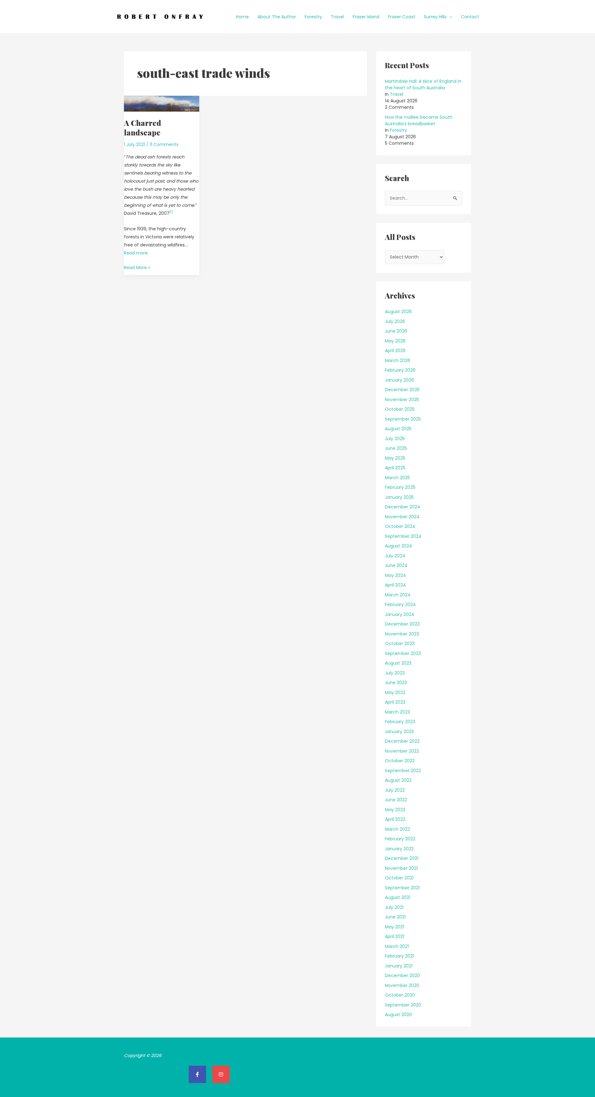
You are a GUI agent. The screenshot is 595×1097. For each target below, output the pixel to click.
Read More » (137, 267)
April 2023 (395, 702)
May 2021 (394, 927)
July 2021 (394, 907)
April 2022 (395, 819)
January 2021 (398, 966)
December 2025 (402, 390)
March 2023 (397, 712)
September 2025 (403, 419)
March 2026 (397, 360)
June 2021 (395, 917)
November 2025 (402, 399)
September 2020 (403, 1005)
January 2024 (399, 614)
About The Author (277, 17)
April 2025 (395, 468)
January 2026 (399, 380)
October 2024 (400, 526)
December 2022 (402, 741)
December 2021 (401, 858)
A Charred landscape (142, 127)
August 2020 (398, 1014)
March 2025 (397, 478)
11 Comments (164, 144)
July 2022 (395, 790)
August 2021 (397, 897)
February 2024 (400, 604)
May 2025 (395, 458)
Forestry (313, 17)
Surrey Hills (435, 17)
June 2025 (396, 448)
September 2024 (403, 536)
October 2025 (400, 409)
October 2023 (400, 643)
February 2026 (400, 370)
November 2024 (402, 517)
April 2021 (394, 936)
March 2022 (397, 829)
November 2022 (402, 751)
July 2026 (395, 321)
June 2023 (396, 682)
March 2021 (397, 946)
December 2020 (402, 975)
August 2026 (398, 311)
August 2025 (398, 429)
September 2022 (403, 770)
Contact (470, 17)
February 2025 (400, 487)
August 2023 (398, 663)
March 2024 (398, 595)
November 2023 (402, 634)
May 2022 (395, 810)
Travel (337, 17)
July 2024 (395, 556)
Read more (136, 253)
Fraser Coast (401, 17)
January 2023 (399, 731)
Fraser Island (366, 17)
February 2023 (400, 722)
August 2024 (398, 546)
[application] (449, 17)
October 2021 (399, 878)
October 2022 (400, 761)
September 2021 (402, 888)
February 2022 (400, 839)
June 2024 (396, 565)
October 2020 (400, 995)
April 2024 (395, 585)
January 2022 (399, 849)
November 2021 (401, 868)
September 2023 (403, 653)
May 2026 (395, 341)
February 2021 (399, 956)
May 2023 (395, 692)
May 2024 (395, 575)
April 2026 (395, 350)
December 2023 (402, 624)
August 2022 (398, 780)
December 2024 (402, 507)
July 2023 (395, 673)
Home (242, 17)
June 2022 (396, 800)
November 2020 (402, 985)
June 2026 (396, 331)
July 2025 (395, 439)
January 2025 (399, 497)
